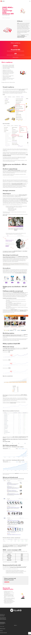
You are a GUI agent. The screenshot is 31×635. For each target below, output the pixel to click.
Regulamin (1, 630)
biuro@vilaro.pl (2, 622)
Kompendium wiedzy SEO (3, 632)
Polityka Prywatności (2, 628)
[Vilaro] (2, 1)
